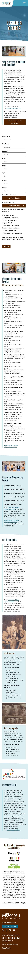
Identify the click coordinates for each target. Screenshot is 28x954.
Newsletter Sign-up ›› (10, 926)
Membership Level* (8, 202)
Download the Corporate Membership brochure (11, 521)
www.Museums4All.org (13, 830)
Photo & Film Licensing (12, 944)
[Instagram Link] (10, 930)
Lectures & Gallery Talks (11, 218)
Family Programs (9, 215)
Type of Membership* (9, 195)
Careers (4, 944)
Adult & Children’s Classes (12, 228)
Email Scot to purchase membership (15, 122)
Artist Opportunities (10, 230)
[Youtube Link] (14, 930)
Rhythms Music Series (10, 220)
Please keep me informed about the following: (13, 210)
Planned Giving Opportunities (13, 233)
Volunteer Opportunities (11, 225)
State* (4, 166)
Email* (4, 187)
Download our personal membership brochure (11, 446)
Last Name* (6, 144)
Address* (5, 151)
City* (3, 158)
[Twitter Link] (3, 930)
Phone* (4, 180)
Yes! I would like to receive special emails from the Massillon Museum (13, 238)
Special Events (8, 223)
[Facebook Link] (7, 930)
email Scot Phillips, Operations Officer (11, 508)
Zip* (3, 173)
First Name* (6, 136)
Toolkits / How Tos (6, 948)
